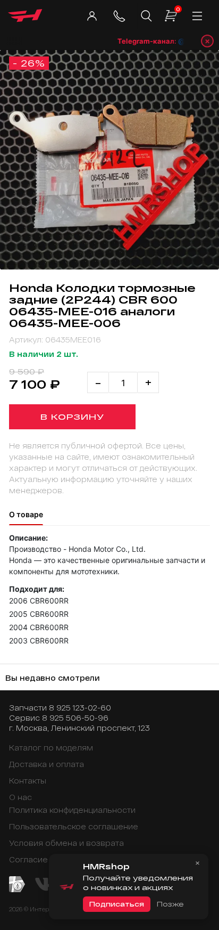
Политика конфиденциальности (72, 809)
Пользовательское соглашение (73, 826)
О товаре (26, 514)
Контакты (27, 780)
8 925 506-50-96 (75, 717)
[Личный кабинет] (92, 16)
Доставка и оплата (46, 764)
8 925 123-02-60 (80, 707)
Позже (170, 904)
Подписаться (116, 904)
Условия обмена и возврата (66, 842)
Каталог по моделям (51, 747)
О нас (20, 797)
